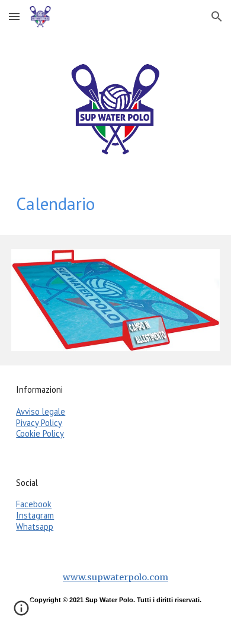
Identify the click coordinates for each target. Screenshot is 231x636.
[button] (14, 16)
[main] (115, 204)
